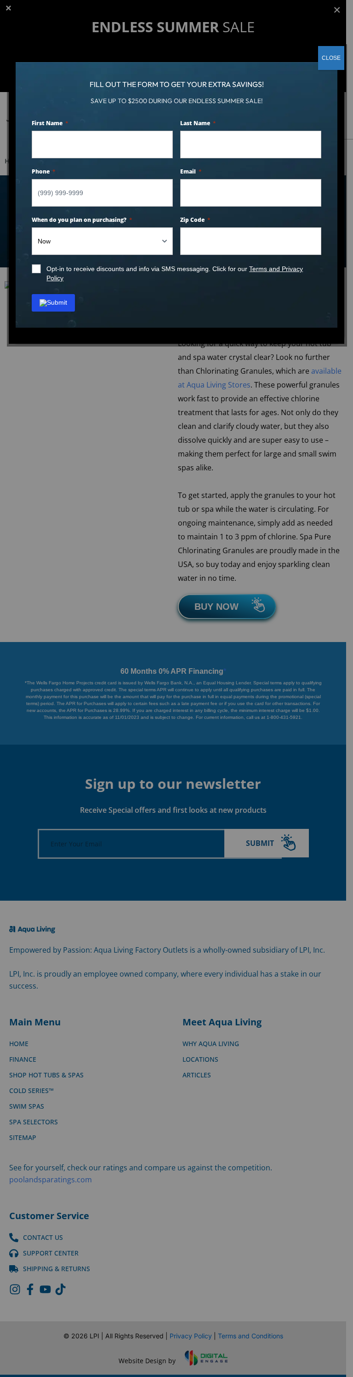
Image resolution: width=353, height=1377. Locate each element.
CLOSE (331, 58)
